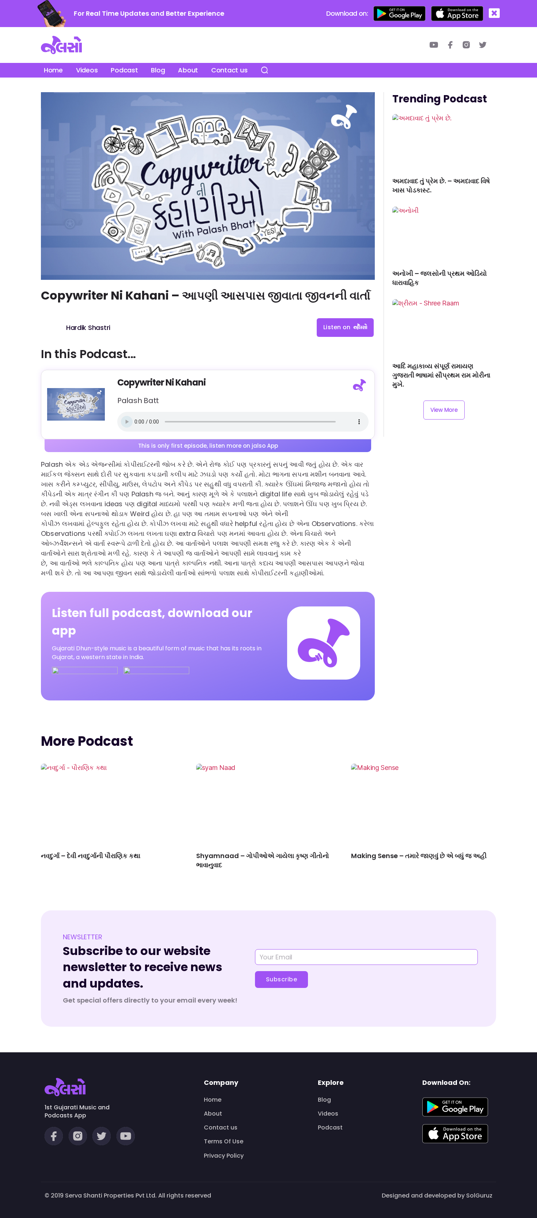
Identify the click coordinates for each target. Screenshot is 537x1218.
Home (53, 70)
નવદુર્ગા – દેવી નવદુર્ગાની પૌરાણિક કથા (90, 855)
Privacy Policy (224, 1156)
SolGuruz (479, 1195)
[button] (494, 13)
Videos (87, 70)
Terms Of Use (223, 1142)
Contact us (229, 70)
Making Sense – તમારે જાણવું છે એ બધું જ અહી (419, 855)
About (188, 70)
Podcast (124, 70)
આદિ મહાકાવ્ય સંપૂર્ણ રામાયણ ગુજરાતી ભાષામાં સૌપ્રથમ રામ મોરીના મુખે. (441, 375)
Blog (158, 70)
